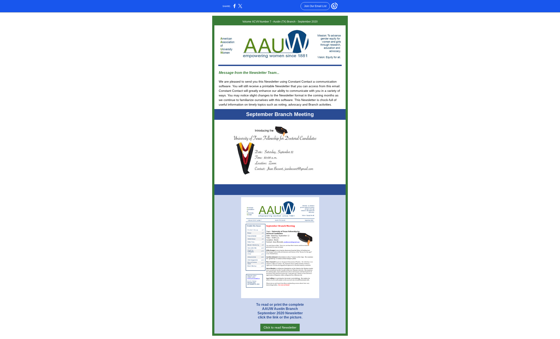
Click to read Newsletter (280, 327)
